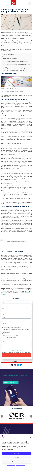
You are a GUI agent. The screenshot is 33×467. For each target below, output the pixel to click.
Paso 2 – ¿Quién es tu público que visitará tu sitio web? (16, 61)
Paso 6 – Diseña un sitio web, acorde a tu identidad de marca (18, 68)
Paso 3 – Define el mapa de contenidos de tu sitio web (16, 62)
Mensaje (3, 339)
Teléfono (3, 314)
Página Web (6, 330)
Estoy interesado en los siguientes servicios (11, 327)
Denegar (16, 457)
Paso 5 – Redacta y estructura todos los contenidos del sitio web (18, 66)
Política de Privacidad (20, 465)
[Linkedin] (21, 365)
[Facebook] (15, 365)
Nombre (3, 302)
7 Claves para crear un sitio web (10, 58)
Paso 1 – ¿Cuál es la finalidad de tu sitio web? (14, 59)
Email (3, 308)
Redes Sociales (6, 332)
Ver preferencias (16, 462)
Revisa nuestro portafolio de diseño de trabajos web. (16, 245)
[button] (30, 437)
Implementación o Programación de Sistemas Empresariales (16, 329)
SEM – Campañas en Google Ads (10, 335)
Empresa (3, 321)
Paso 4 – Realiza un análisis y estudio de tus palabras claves (17, 64)
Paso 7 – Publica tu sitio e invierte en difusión (14, 70)
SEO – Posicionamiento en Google (11, 334)
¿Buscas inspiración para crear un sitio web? (16, 241)
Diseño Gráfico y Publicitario (9, 337)
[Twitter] (18, 365)
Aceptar (16, 453)
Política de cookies (11, 465)
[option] (16, 415)
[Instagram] (12, 365)
